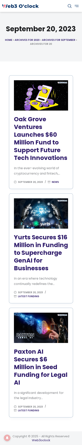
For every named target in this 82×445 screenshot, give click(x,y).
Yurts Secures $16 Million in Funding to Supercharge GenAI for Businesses (41, 252)
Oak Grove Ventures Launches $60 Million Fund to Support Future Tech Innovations (40, 138)
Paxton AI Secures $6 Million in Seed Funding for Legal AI (40, 367)
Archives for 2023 (27, 40)
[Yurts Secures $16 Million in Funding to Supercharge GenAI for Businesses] (41, 213)
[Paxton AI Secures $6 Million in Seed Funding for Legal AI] (41, 328)
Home (8, 40)
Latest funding (28, 296)
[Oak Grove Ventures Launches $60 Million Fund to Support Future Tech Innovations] (41, 95)
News (55, 182)
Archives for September (58, 40)
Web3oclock (41, 440)
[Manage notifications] (7, 438)
